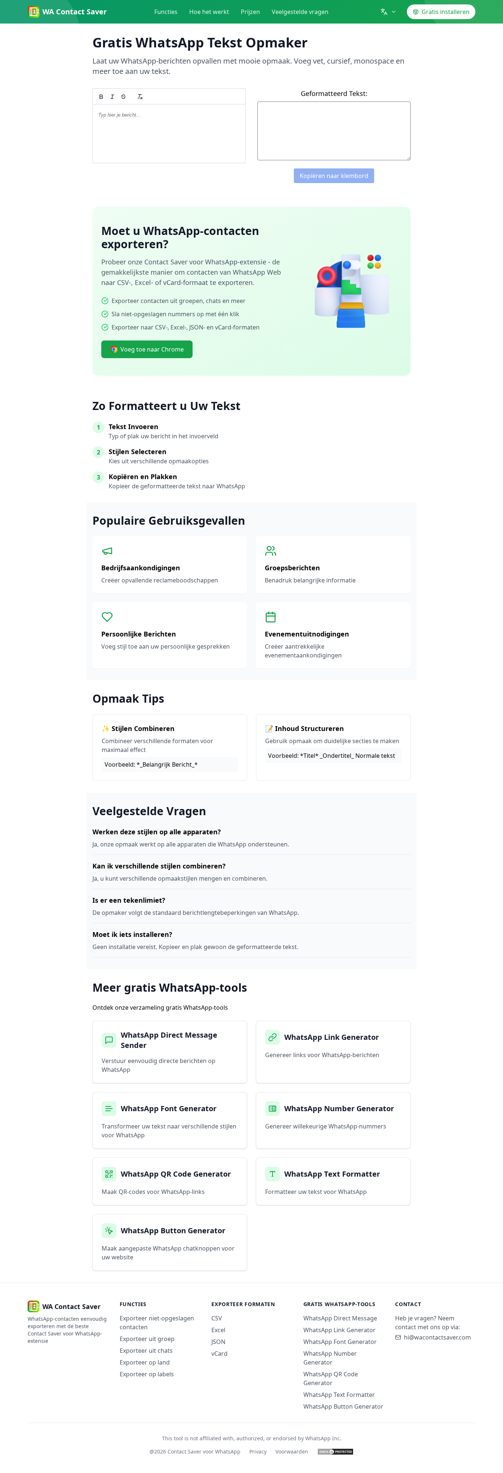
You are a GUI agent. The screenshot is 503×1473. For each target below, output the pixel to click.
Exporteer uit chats (146, 1351)
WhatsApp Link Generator (339, 1330)
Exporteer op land (145, 1362)
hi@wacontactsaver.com (437, 1337)
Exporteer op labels (147, 1374)
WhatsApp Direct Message (340, 1318)
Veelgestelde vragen (300, 12)
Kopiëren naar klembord (334, 176)
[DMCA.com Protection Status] (335, 1451)
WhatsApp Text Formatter (339, 1395)
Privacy (258, 1451)
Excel (218, 1330)
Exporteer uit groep (147, 1339)
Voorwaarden (291, 1451)
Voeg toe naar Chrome (152, 349)
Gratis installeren (445, 12)
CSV (216, 1318)
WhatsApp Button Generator (343, 1406)
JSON (218, 1342)
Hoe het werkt (209, 12)
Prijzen (250, 12)
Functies (165, 12)
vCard (219, 1353)
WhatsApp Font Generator (340, 1342)
